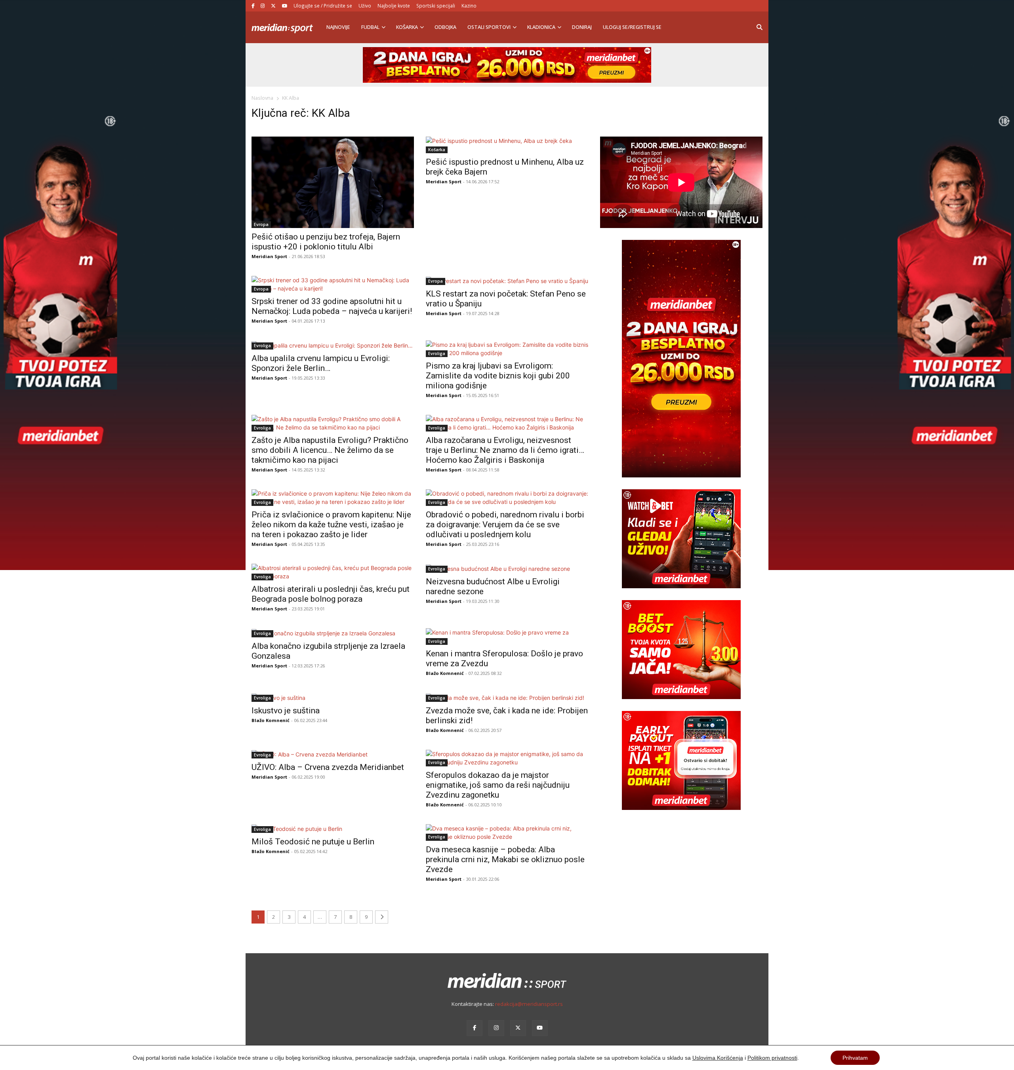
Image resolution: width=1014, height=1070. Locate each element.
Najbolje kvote (393, 5)
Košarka (407, 27)
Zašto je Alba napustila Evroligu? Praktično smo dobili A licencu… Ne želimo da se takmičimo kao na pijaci (330, 450)
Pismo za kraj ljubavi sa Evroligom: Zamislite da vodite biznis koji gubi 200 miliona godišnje (498, 375)
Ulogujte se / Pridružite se (323, 5)
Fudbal (370, 27)
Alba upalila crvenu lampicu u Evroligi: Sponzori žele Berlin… (321, 363)
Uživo (364, 5)
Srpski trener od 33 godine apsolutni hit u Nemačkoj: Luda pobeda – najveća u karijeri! (332, 306)
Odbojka (445, 27)
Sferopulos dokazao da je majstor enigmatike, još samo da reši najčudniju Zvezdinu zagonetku (498, 785)
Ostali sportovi (489, 27)
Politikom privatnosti (772, 1058)
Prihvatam (855, 1058)
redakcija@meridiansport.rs (529, 1003)
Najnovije (338, 27)
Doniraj (582, 27)
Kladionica (541, 27)
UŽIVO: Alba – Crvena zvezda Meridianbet (328, 767)
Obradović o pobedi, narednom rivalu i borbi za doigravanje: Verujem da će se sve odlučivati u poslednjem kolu (505, 524)
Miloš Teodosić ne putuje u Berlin (313, 841)
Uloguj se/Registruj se (632, 27)
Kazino (469, 5)
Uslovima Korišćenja (717, 1058)
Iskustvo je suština (286, 710)
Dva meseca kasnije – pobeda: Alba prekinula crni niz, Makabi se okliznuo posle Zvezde (505, 859)
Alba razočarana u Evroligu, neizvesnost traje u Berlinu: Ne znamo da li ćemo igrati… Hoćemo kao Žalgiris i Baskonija (505, 450)
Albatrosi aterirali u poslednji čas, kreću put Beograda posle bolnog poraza (331, 594)
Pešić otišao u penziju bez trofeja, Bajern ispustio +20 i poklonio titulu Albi (326, 241)
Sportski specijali (435, 5)
